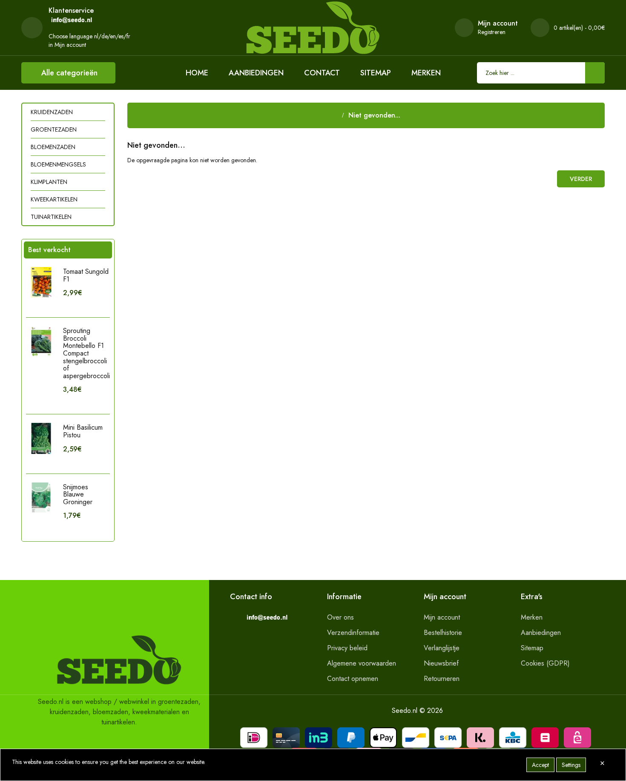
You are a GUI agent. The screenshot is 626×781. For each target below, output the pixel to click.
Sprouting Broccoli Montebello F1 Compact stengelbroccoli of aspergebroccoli (86, 353)
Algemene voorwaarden (361, 663)
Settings (571, 765)
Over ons (340, 617)
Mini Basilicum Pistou (83, 431)
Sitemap (375, 73)
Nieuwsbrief (441, 663)
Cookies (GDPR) (545, 663)
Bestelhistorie (443, 632)
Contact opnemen (352, 678)
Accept (540, 765)
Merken (426, 73)
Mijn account (442, 617)
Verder (581, 179)
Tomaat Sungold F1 (86, 275)
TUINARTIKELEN (51, 216)
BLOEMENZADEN (53, 147)
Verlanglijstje (441, 648)
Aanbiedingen (256, 73)
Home (197, 73)
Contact (322, 73)
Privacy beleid (347, 648)
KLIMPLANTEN (49, 182)
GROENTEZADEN (54, 129)
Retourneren (441, 678)
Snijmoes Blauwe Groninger (77, 494)
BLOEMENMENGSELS (58, 164)
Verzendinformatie (353, 632)
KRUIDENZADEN (52, 112)
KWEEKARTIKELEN (54, 199)
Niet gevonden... (374, 115)
